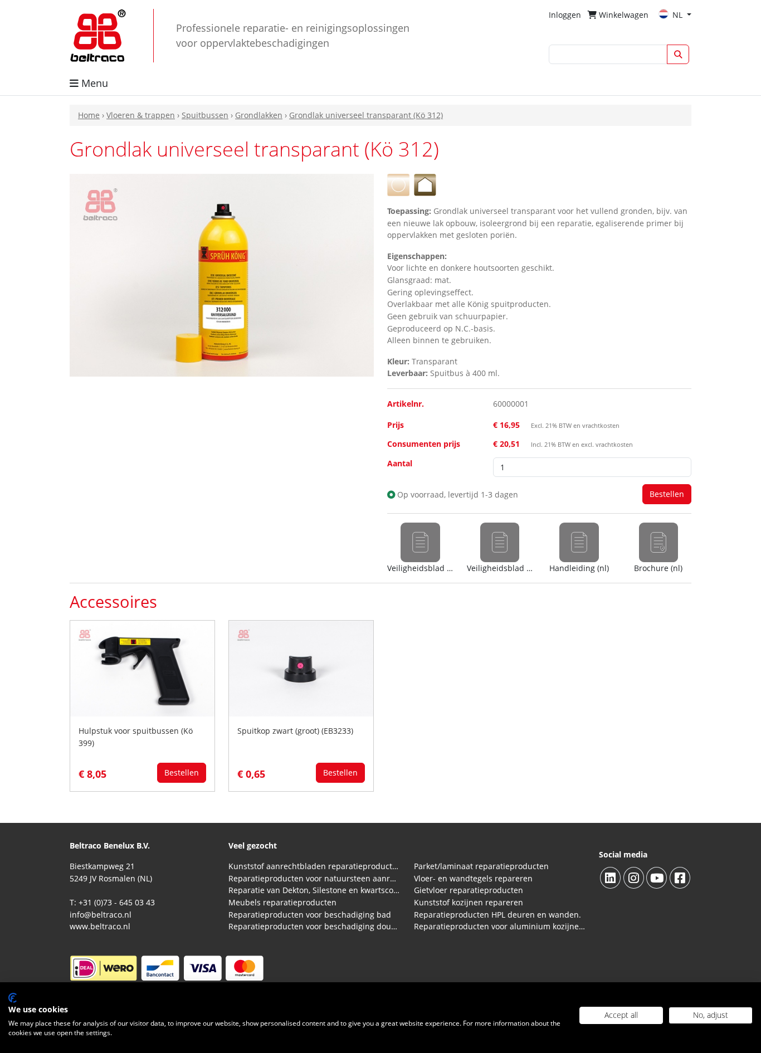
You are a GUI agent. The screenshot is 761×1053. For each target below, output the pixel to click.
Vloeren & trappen (140, 115)
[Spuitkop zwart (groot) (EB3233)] (301, 667)
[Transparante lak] (398, 184)
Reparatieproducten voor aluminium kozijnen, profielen (500, 926)
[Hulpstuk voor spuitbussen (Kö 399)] (142, 667)
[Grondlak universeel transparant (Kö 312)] (222, 274)
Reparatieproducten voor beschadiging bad (309, 914)
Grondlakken (258, 115)
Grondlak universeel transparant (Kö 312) (366, 115)
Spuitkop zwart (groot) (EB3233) (295, 730)
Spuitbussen (205, 115)
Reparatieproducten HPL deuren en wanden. (497, 914)
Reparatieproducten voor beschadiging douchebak (314, 926)
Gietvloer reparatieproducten (468, 890)
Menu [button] (93, 83)
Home (89, 115)
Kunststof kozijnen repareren (468, 902)
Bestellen (181, 772)
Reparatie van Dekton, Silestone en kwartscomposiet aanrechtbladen (314, 890)
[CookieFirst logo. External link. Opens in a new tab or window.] (12, 998)
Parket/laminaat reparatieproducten (481, 866)
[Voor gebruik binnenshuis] (425, 184)
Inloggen (565, 14)
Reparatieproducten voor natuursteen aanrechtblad (314, 878)
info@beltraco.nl (100, 914)
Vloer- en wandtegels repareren (473, 878)
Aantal (399, 463)
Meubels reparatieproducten (282, 902)
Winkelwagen (622, 14)
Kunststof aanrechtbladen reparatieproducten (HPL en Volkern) (314, 866)
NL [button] (678, 14)
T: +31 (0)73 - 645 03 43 (112, 902)
